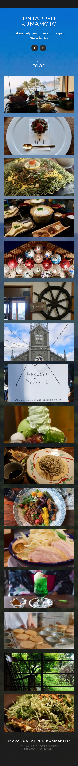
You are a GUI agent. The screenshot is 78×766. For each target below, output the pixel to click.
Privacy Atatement (39, 748)
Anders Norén (47, 746)
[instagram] (43, 48)
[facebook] (34, 48)
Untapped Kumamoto (39, 21)
